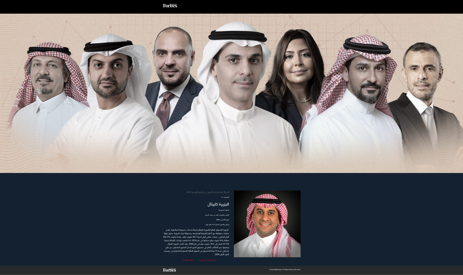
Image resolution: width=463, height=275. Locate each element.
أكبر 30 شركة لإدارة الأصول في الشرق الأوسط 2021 (208, 192)
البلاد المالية (188, 260)
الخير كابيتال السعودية (207, 260)
